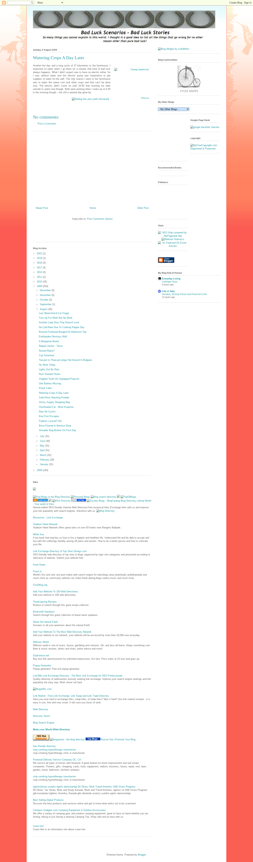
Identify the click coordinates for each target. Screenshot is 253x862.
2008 (40, 470)
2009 (40, 286)
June (43, 441)
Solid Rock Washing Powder (54, 397)
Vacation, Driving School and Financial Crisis (184, 294)
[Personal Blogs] (80, 496)
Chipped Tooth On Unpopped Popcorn (59, 378)
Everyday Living (171, 278)
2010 (40, 281)
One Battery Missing (50, 383)
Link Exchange (55, 517)
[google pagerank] (204, 127)
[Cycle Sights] (189, 87)
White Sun (38, 534)
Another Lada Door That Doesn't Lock (59, 322)
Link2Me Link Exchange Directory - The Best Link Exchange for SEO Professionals (78, 675)
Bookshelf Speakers (44, 611)
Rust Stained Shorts (50, 374)
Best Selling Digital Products (48, 800)
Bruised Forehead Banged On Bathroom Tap (62, 331)
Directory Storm (41, 716)
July (42, 436)
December (45, 290)
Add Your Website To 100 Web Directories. (56, 591)
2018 (40, 262)
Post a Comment (47, 123)
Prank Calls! (45, 388)
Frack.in (37, 571)
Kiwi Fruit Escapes (49, 416)
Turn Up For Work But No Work (55, 317)
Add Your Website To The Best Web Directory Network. (62, 631)
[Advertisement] (92, 167)
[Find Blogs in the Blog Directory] (51, 496)
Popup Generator (42, 665)
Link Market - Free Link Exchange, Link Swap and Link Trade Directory (71, 695)
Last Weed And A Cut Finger (54, 313)
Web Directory (40, 709)
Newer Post (42, 208)
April (42, 450)
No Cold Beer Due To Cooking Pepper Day (61, 327)
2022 (40, 253)
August (44, 309)
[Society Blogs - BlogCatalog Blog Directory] (111, 500)
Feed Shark (39, 564)
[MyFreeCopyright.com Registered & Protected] (205, 148)
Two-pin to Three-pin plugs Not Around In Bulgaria (65, 360)
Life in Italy (168, 291)
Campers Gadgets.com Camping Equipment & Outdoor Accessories (69, 810)
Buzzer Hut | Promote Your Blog (118, 739)
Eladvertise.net (41, 655)
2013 (40, 272)
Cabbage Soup (169, 281)
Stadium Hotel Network (45, 524)
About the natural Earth (45, 621)
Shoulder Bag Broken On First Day (57, 430)
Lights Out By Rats (49, 369)
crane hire (38, 826)
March (43, 455)
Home (93, 208)
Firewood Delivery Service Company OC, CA (57, 759)
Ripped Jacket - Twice (51, 346)
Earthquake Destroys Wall (53, 336)
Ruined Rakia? (46, 350)
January (44, 464)
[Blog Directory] (105, 511)
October (44, 299)
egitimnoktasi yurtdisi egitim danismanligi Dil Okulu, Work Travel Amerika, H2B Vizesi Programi (84, 786)
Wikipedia (145, 98)
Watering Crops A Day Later (54, 393)
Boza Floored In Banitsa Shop (55, 425)
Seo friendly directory (44, 746)
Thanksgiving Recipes (45, 601)
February (45, 459)
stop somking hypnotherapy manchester (54, 749)
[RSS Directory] (61, 500)
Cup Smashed (46, 355)
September (46, 304)
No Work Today (47, 364)
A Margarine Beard (49, 341)
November (45, 295)
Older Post (143, 208)
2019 (40, 258)
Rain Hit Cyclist (47, 411)
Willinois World (41, 642)
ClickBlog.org (40, 584)
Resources (38, 517)
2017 (40, 267)
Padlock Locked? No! (50, 421)
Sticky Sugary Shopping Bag (54, 402)
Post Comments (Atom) (99, 218)
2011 (40, 277)
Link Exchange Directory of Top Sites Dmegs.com (60, 551)
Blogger (142, 854)
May (42, 445)
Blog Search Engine (43, 722)
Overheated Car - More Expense (56, 407)
